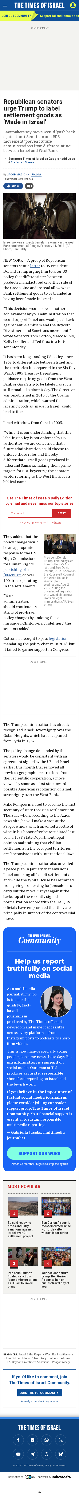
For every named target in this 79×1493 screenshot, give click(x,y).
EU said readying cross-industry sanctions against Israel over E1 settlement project (20, 1229)
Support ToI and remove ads (59, 16)
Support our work (39, 1153)
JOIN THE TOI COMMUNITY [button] (39, 1393)
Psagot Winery (61, 1362)
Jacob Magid (16, 174)
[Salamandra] (61, 1476)
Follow (36, 174)
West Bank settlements (59, 1354)
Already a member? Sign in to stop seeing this (39, 1164)
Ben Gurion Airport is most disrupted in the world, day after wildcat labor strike (56, 1228)
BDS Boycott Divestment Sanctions (27, 1362)
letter (35, 265)
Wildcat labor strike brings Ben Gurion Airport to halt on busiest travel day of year (55, 1279)
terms (57, 522)
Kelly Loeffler (48, 1358)
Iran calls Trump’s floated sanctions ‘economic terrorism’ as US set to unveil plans (22, 1279)
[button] (73, 5)
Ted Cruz (64, 1358)
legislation (58, 638)
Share (15, 186)
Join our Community (16, 16)
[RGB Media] (30, 1477)
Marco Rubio (30, 1358)
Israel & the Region (30, 1354)
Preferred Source (23, 162)
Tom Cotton (12, 1358)
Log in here (51, 1401)
